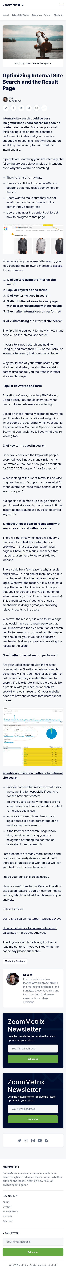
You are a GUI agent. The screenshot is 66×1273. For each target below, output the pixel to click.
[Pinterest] (33, 1140)
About (6, 1202)
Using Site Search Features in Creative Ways (32, 918)
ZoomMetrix (13, 5)
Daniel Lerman (32, 63)
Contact (7, 1206)
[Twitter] (31, 975)
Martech (7, 1216)
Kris (11, 98)
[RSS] (46, 1140)
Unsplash (46, 63)
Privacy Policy (11, 1211)
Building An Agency (41, 15)
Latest (6, 15)
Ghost (47, 1265)
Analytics (8, 1221)
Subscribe (33, 1059)
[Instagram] (26, 1140)
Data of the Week (20, 15)
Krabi (54, 1265)
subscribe (33, 951)
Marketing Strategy (15, 961)
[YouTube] (40, 1140)
